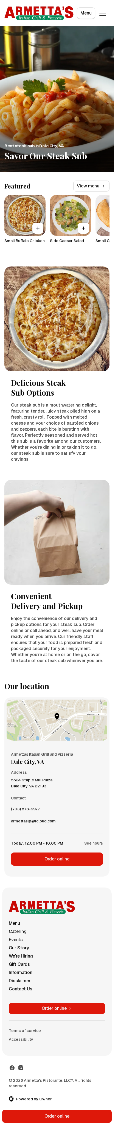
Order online (56, 859)
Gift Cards (19, 964)
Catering (18, 931)
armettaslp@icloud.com (33, 822)
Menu (86, 13)
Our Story (19, 948)
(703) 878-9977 (25, 810)
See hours (93, 843)
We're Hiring (21, 956)
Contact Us (20, 989)
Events (16, 940)
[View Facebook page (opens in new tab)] (12, 1068)
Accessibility (21, 1039)
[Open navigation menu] (102, 13)
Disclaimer (19, 981)
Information (20, 972)
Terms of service (25, 1030)
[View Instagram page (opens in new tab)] (21, 1068)
